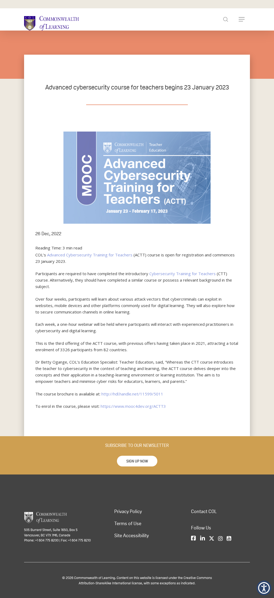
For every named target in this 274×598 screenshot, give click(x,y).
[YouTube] (229, 538)
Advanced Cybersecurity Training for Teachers (89, 254)
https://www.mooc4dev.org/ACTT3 (133, 406)
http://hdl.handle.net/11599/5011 (132, 394)
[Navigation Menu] (242, 19)
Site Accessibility (131, 535)
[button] (137, 461)
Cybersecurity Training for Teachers (182, 273)
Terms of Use (127, 523)
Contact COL (204, 511)
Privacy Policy (128, 511)
